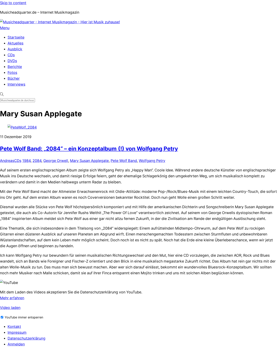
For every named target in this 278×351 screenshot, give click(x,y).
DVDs (12, 61)
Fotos (12, 72)
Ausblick (15, 49)
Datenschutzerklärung (26, 338)
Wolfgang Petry (152, 160)
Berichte (15, 66)
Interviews (16, 84)
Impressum (17, 332)
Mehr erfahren (12, 298)
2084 (37, 160)
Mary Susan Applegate (89, 160)
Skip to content (13, 3)
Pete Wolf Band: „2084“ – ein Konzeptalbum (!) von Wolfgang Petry (89, 148)
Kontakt (14, 326)
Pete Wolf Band (124, 160)
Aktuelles (15, 43)
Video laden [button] (10, 307)
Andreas (7, 160)
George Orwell (55, 160)
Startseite (16, 37)
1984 (26, 160)
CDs (11, 55)
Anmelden (16, 344)
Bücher (14, 78)
